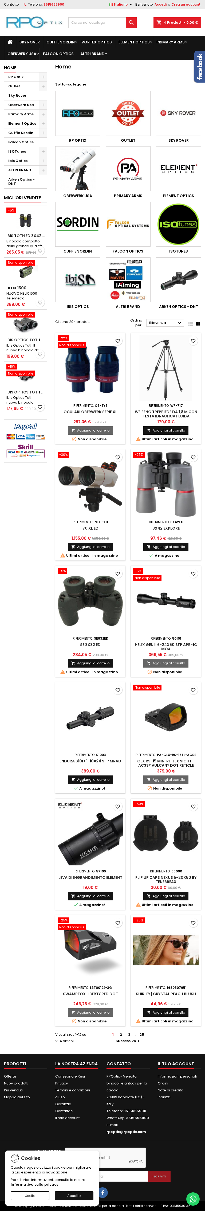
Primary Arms (170, 42)
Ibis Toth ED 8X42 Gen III (25, 236)
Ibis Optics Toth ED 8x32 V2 (25, 340)
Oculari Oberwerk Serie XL (90, 411)
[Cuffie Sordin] (77, 224)
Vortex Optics (96, 42)
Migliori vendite (22, 198)
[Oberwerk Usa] (77, 168)
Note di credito (170, 1090)
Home (10, 68)
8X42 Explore (166, 528)
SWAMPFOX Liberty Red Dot (90, 994)
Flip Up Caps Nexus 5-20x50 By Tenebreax (165, 879)
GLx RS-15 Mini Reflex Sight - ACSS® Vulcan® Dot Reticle (166, 763)
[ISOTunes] (178, 224)
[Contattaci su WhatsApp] (193, 1199)
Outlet (14, 86)
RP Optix (15, 76)
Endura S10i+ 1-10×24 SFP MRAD (90, 761)
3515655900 (54, 4)
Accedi (161, 4)
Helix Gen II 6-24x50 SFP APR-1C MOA (166, 647)
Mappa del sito (17, 1097)
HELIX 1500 (16, 288)
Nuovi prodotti (16, 1083)
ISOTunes (17, 151)
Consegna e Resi (70, 1076)
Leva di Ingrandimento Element (90, 877)
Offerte (10, 1076)
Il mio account (67, 1117)
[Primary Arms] (128, 168)
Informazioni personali (177, 1076)
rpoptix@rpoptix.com (126, 1131)
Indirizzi (164, 1097)
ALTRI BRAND (92, 53)
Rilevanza (166, 323)
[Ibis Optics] (77, 279)
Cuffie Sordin (60, 42)
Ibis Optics (17, 160)
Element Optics (134, 42)
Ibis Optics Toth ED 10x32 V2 (25, 392)
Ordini (163, 1083)
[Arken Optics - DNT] (178, 279)
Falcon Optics (58, 53)
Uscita (30, 1195)
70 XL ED (90, 528)
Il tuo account (176, 1064)
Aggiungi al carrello (90, 430)
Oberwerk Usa (21, 53)
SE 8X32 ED (90, 644)
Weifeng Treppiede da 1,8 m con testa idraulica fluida (166, 414)
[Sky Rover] (178, 113)
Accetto (74, 1195)
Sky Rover (29, 42)
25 (142, 1034)
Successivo (128, 1040)
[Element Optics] (178, 168)
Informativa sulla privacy (34, 1184)
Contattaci (64, 1111)
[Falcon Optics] (128, 224)
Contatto (11, 4)
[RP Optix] (77, 113)
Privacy (61, 1083)
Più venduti (13, 1090)
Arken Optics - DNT (21, 181)
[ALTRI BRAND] (128, 279)
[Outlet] (128, 113)
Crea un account (185, 4)
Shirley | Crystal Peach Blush (166, 994)
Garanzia (63, 1104)
